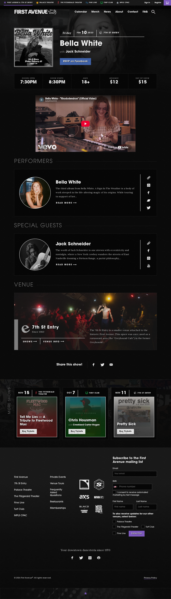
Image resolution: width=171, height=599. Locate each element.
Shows (28, 342)
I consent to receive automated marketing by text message (130, 493)
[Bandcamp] (148, 200)
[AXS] (84, 497)
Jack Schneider (73, 244)
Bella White (68, 182)
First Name (118, 502)
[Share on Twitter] (102, 365)
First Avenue (21, 477)
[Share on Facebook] (94, 365)
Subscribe (136, 534)
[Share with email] (111, 365)
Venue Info (51, 342)
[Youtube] (148, 266)
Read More (64, 203)
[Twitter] (148, 208)
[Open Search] (153, 11)
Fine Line (121, 534)
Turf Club (149, 527)
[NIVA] (99, 497)
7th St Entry (20, 483)
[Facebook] (148, 193)
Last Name (141, 502)
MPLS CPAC (20, 515)
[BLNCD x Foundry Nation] (84, 509)
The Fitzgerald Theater (127, 527)
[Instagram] (148, 185)
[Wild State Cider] (99, 509)
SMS (115, 481)
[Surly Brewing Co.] (99, 484)
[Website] (148, 178)
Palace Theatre (124, 522)
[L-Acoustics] (84, 484)
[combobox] (116, 487)
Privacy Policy (150, 578)
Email (115, 469)
